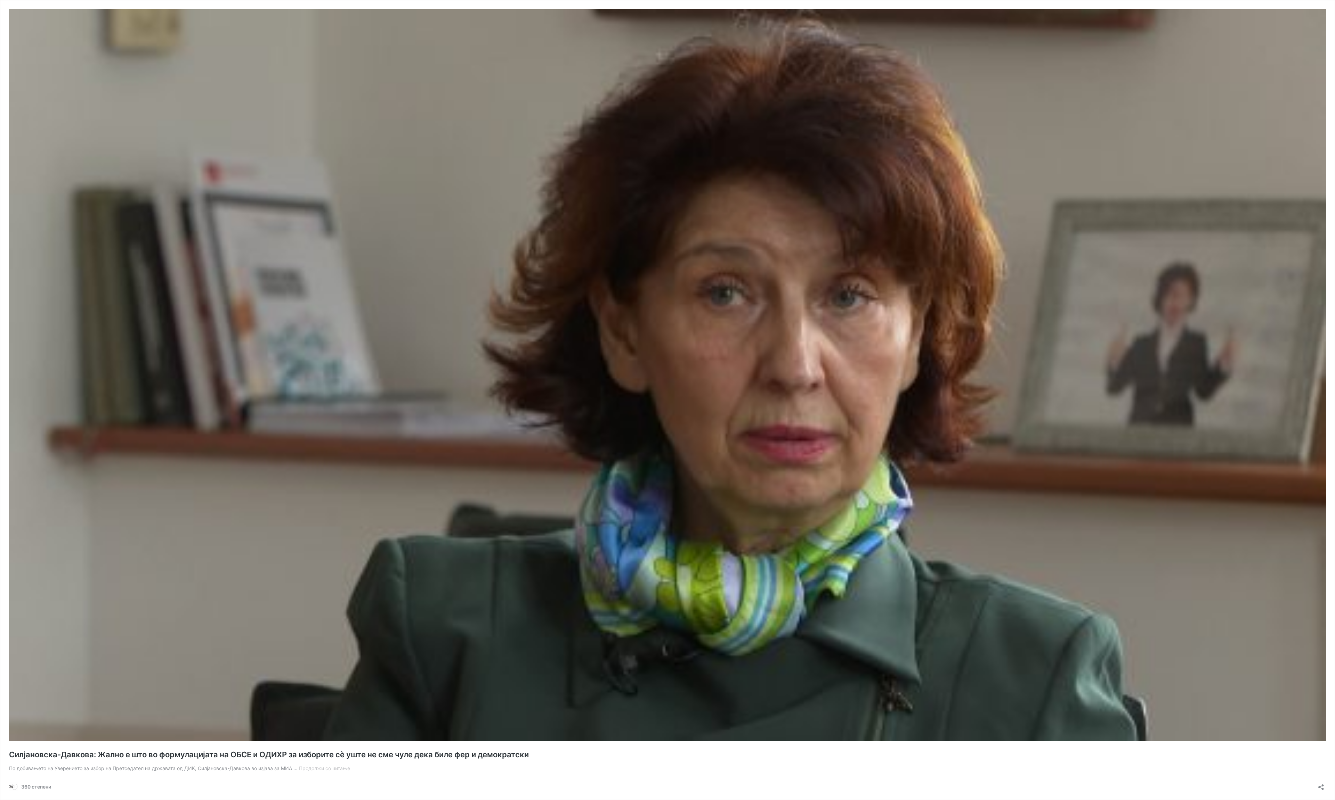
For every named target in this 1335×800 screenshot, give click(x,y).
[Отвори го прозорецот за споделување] (1321, 785)
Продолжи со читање (324, 768)
